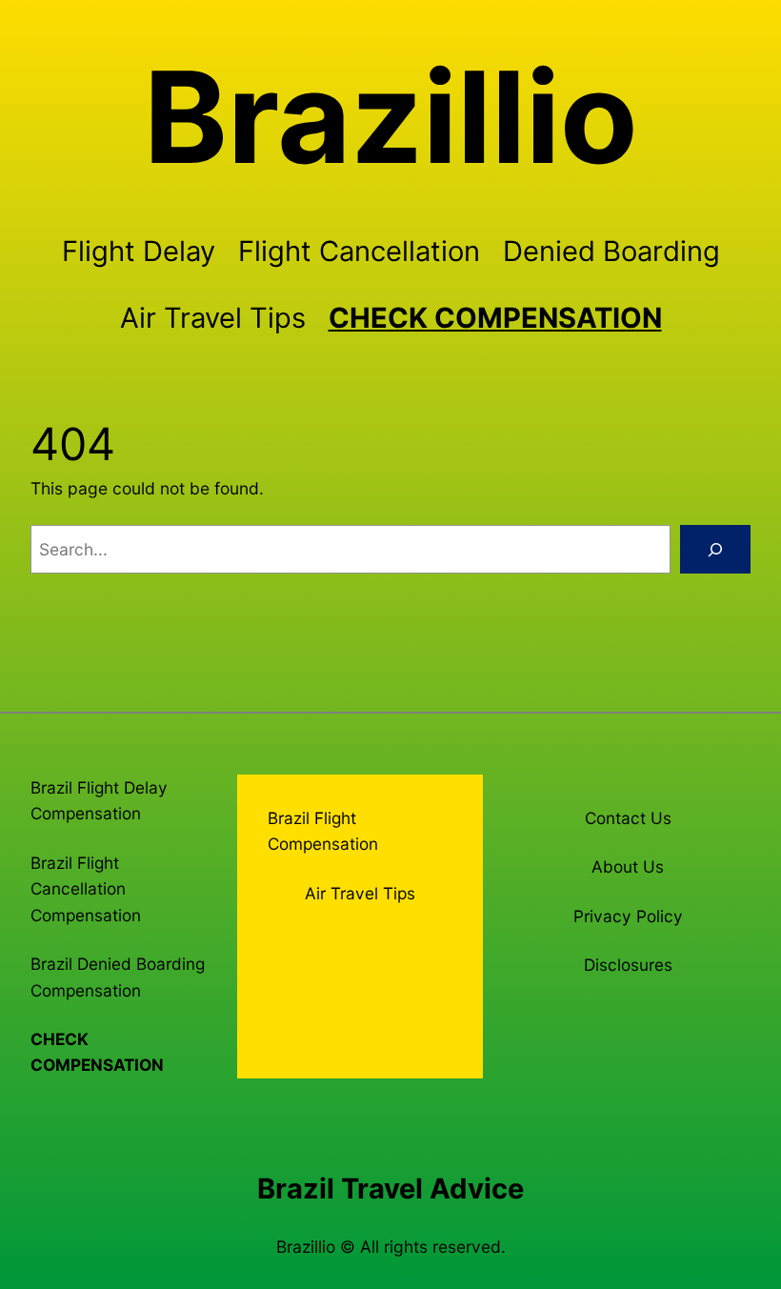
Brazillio (391, 116)
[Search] (715, 549)
